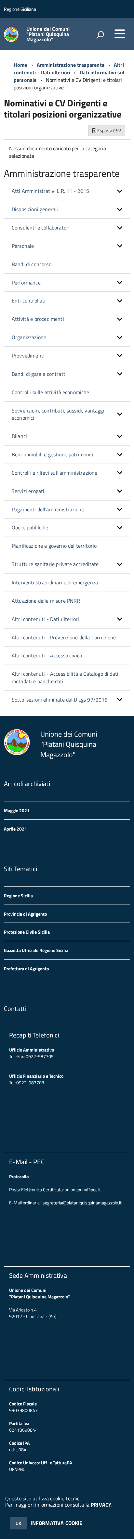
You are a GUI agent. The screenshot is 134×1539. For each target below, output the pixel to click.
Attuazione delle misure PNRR (46, 601)
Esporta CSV (108, 130)
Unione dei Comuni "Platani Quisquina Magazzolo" (48, 34)
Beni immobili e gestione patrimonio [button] (52, 454)
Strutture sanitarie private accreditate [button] (55, 564)
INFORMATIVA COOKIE (57, 1523)
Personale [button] (23, 246)
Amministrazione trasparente (70, 65)
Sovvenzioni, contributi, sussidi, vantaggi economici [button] (58, 414)
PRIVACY (101, 1505)
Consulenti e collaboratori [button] (41, 227)
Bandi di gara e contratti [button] (39, 374)
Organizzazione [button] (29, 337)
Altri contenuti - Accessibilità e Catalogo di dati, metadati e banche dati (66, 677)
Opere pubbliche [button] (30, 527)
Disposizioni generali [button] (35, 209)
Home (20, 65)
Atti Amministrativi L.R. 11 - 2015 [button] (50, 191)
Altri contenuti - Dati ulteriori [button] (45, 619)
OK (18, 1523)
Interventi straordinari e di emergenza (55, 582)
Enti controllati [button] (29, 300)
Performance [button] (26, 282)
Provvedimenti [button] (28, 355)
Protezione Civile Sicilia (27, 931)
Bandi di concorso (31, 264)
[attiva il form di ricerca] (100, 35)
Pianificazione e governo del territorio (54, 546)
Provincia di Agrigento (25, 913)
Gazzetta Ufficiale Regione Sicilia (36, 950)
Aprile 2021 (15, 828)
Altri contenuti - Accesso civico (47, 655)
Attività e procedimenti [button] (38, 319)
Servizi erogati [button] (28, 491)
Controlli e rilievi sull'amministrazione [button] (54, 473)
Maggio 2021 (17, 810)
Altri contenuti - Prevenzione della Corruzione (64, 637)
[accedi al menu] (119, 33)
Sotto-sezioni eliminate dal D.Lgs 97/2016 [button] (60, 700)
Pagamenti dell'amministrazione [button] (48, 509)
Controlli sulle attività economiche (50, 392)
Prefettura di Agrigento (26, 968)
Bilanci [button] (19, 436)
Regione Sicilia (18, 895)
